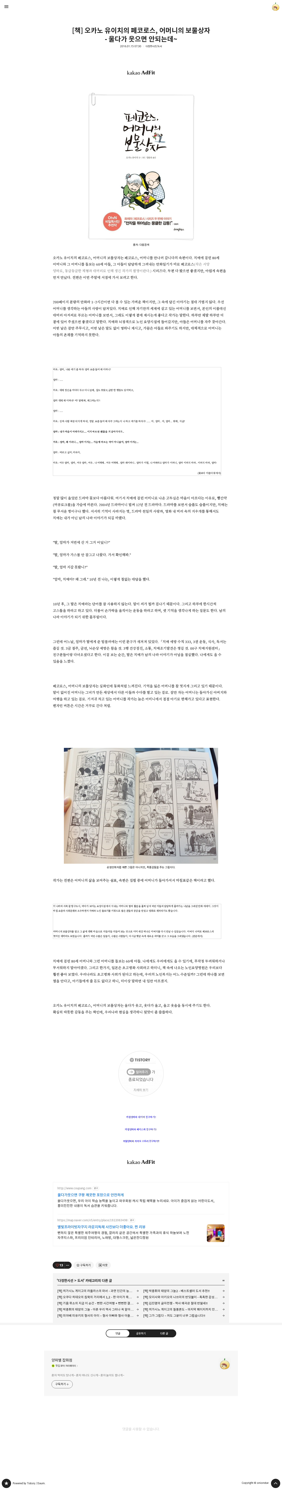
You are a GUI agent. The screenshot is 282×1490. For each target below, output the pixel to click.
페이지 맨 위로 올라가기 (275, 1483)
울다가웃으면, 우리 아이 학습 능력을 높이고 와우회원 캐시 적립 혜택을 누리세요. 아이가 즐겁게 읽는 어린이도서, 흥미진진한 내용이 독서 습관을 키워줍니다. (136, 1203)
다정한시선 (65, 1280)
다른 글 (164, 1333)
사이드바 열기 (6, 6)
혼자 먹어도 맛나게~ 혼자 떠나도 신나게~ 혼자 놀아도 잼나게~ (88, 1375)
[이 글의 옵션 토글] (68, 1265)
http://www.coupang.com (74, 1188)
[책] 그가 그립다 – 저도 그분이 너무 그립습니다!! (174, 1316)
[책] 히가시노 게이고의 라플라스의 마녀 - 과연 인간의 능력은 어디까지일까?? (98, 1291)
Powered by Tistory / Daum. (29, 1483)
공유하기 (141, 1333)
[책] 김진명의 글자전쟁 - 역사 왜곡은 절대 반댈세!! (175, 1303)
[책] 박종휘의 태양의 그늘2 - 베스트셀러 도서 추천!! (176, 1291)
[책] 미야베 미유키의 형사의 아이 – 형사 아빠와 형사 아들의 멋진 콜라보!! (98, 1316)
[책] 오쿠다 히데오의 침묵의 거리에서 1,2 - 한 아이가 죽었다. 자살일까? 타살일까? (98, 1297)
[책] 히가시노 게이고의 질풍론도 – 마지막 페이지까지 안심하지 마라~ (184, 1309)
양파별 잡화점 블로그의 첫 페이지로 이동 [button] (141, 6)
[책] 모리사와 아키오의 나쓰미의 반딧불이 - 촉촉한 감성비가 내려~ (184, 1297)
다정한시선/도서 (154, 46)
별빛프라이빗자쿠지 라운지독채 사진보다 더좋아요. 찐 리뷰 (101, 1227)
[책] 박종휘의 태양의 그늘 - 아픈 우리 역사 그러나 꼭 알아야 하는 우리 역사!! (98, 1309)
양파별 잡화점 (62, 1360)
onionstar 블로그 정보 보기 (275, 6)
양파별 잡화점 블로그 (6, 1483)
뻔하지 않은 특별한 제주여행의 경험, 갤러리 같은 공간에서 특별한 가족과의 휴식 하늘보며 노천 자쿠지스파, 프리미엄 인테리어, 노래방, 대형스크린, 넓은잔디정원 (123, 1235)
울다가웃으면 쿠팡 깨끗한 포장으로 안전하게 (91, 1195)
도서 (80, 1280)
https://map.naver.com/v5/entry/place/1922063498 (93, 1220)
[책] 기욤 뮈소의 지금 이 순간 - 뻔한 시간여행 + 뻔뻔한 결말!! (96, 1303)
